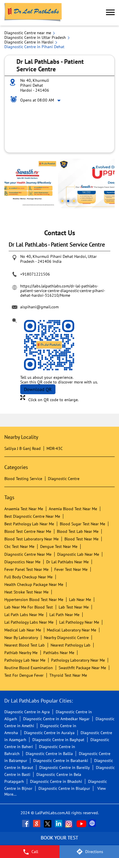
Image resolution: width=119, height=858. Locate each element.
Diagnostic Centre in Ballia (49, 753)
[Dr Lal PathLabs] (33, 13)
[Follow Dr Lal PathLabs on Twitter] (48, 823)
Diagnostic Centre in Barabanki (60, 760)
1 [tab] (62, 201)
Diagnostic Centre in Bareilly (64, 767)
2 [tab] (68, 201)
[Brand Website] (93, 823)
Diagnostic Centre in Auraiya (49, 732)
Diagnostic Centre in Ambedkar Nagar (56, 718)
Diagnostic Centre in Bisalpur (64, 788)
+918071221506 (35, 274)
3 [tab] (73, 201)
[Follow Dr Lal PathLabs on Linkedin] (59, 823)
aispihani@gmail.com (39, 306)
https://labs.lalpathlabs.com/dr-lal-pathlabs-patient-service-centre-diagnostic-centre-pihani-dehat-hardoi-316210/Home (62, 290)
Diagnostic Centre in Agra (27, 711)
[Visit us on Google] (37, 823)
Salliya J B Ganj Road (22, 448)
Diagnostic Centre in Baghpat (58, 739)
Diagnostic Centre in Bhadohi (56, 781)
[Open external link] (59, 842)
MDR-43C (55, 448)
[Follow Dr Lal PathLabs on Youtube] (81, 823)
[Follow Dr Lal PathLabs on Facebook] (26, 823)
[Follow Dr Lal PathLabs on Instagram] (70, 823)
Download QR (38, 389)
